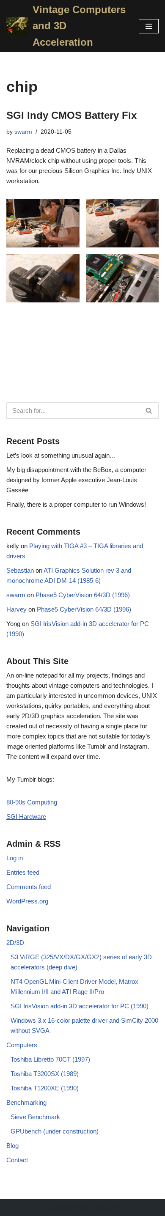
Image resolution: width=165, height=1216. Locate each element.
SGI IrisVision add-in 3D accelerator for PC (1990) (79, 1006)
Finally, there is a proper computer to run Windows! (76, 504)
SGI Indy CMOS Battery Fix (71, 115)
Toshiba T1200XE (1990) (45, 1088)
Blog (12, 1145)
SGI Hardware (26, 816)
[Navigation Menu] (149, 26)
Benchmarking (26, 1102)
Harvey (16, 609)
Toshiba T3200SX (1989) (45, 1073)
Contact (17, 1160)
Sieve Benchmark (35, 1116)
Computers (21, 1045)
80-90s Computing (31, 802)
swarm (23, 132)
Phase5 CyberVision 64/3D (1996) (83, 594)
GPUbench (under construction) (55, 1131)
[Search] (149, 410)
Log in (14, 858)
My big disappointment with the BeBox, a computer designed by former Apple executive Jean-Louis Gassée (76, 480)
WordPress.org (27, 901)
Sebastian (20, 570)
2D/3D (15, 942)
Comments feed (28, 886)
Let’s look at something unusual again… (61, 455)
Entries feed (22, 872)
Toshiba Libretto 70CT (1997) (50, 1059)
